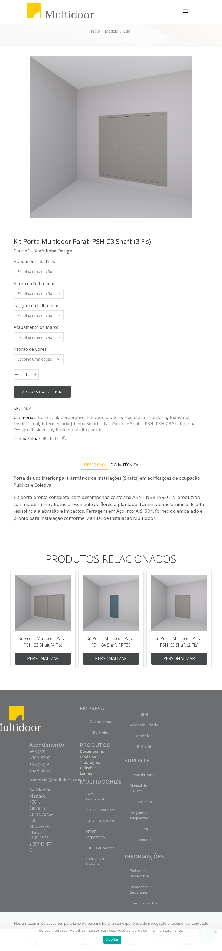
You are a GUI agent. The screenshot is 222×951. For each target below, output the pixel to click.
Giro (117, 417)
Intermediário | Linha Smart (70, 424)
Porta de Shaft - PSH (132, 424)
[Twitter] (44, 438)
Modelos (88, 756)
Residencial (42, 430)
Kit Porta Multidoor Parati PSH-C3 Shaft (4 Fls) (43, 641)
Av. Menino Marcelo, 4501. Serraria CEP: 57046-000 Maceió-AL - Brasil (41, 811)
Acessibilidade (144, 725)
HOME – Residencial (94, 796)
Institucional (26, 424)
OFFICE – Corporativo (95, 834)
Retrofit (144, 746)
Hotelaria (157, 417)
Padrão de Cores (30, 349)
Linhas (86, 773)
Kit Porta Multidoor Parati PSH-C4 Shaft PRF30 (111, 641)
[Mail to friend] (57, 438)
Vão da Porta (144, 774)
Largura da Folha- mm (36, 306)
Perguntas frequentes (139, 815)
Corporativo (72, 417)
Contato (144, 839)
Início (95, 31)
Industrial (179, 417)
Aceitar (112, 939)
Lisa (126, 31)
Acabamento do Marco (36, 327)
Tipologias (90, 762)
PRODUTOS (95, 745)
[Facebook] (51, 438)
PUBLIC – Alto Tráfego (96, 861)
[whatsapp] (63, 438)
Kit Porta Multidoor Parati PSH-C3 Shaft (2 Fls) (179, 641)
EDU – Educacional (100, 847)
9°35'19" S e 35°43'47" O (40, 844)
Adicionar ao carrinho (42, 392)
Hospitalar (135, 417)
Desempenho (92, 751)
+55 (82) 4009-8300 (39, 755)
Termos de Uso (144, 903)
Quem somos (101, 721)
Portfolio (100, 732)
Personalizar (43, 658)
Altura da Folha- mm (34, 284)
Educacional (99, 417)
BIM (144, 714)
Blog (144, 828)
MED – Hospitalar (101, 820)
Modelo (111, 31)
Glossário (144, 801)
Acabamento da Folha (35, 262)
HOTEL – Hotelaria (100, 809)
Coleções (88, 767)
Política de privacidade (139, 873)
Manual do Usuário (138, 788)
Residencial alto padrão (79, 430)
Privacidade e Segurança (141, 889)
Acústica (144, 735)
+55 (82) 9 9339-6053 (39, 767)
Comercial (48, 417)
